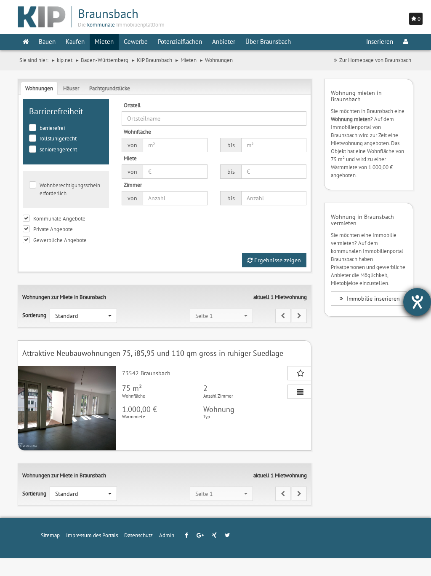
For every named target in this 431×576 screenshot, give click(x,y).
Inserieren (379, 42)
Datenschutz (138, 535)
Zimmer (133, 184)
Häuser (71, 88)
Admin (166, 535)
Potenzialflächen (180, 42)
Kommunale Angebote (59, 218)
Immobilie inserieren (372, 298)
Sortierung (34, 315)
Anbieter (223, 42)
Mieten (104, 42)
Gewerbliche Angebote (60, 240)
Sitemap (50, 535)
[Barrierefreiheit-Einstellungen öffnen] (417, 302)
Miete (130, 158)
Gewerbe (136, 42)
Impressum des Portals (92, 535)
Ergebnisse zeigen (277, 260)
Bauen (47, 42)
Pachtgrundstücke (109, 88)
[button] (83, 316)
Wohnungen (39, 88)
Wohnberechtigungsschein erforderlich (70, 189)
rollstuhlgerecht (58, 138)
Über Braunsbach (268, 42)
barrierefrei (52, 128)
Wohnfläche (137, 131)
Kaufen (75, 42)
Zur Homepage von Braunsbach (375, 60)
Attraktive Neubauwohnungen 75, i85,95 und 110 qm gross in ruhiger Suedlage (152, 353)
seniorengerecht (58, 149)
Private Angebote (53, 229)
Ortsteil (132, 105)
